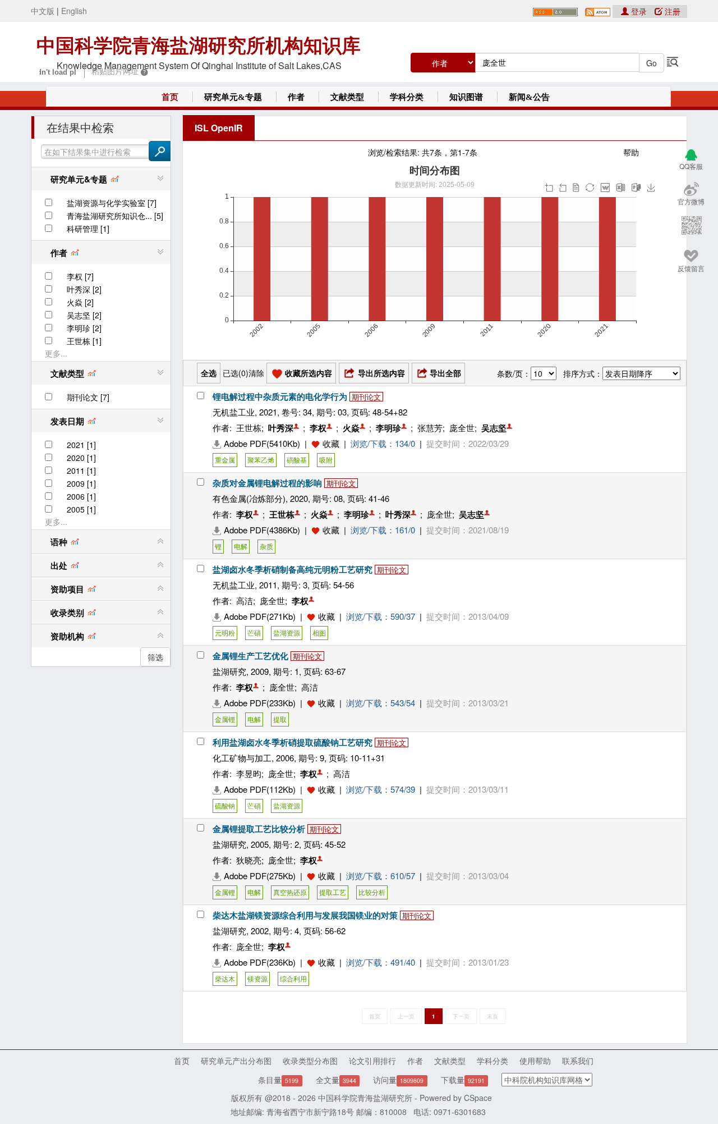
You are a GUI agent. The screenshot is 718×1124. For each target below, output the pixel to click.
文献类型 (347, 97)
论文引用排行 (372, 1060)
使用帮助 (535, 1060)
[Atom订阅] (597, 10)
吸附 (326, 459)
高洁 (244, 600)
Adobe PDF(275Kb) (260, 875)
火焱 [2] (80, 302)
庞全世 (462, 427)
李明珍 (388, 428)
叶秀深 (280, 428)
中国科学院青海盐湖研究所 (365, 1097)
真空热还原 (290, 892)
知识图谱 (466, 97)
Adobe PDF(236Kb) (260, 962)
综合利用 (293, 978)
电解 (240, 546)
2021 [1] (81, 444)
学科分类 (407, 97)
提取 (280, 719)
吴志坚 (494, 428)
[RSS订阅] (555, 10)
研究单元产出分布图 (236, 1060)
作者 (296, 97)
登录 (639, 11)
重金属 (225, 459)
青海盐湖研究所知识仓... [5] (115, 215)
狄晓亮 (248, 860)
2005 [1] (81, 509)
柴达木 (225, 978)
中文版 (42, 10)
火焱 (351, 428)
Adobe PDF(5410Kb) (262, 443)
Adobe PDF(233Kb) (260, 703)
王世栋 (248, 427)
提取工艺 (332, 892)
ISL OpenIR (219, 127)
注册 (671, 11)
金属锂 (225, 719)
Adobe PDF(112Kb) (260, 789)
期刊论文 (366, 396)
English (74, 10)
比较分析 (371, 892)
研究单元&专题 (233, 97)
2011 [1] (81, 470)
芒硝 (254, 632)
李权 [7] (80, 276)
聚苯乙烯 (260, 459)
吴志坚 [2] (84, 315)
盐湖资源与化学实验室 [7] (112, 202)
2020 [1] (81, 457)
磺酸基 (297, 459)
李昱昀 (248, 773)
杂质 (266, 546)
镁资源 (257, 978)
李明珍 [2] (84, 327)
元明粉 (225, 632)
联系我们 (577, 1060)
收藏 (331, 443)
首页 (170, 97)
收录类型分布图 (310, 1060)
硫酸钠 (225, 805)
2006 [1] (81, 496)
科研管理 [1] (88, 228)
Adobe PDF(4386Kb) (262, 530)
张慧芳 (430, 427)
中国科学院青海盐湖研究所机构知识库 (198, 45)
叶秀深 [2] (84, 289)
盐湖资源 (286, 632)
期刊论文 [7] (88, 397)
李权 (318, 428)
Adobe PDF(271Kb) (260, 616)
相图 (319, 632)
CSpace (478, 1097)
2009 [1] (81, 483)
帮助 (631, 152)
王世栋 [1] (84, 340)
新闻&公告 (529, 97)
